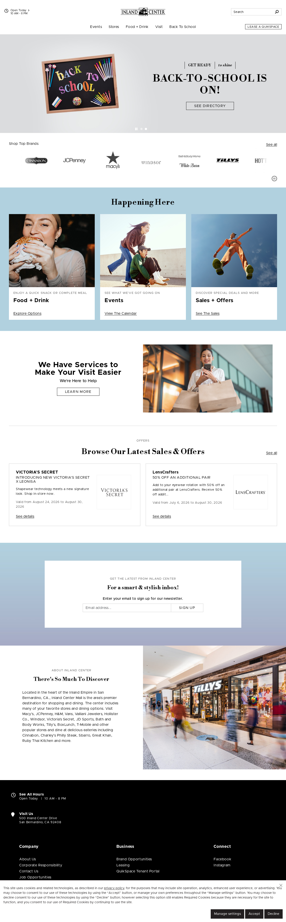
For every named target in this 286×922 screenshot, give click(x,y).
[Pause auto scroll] (274, 178)
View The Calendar (121, 313)
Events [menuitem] (96, 27)
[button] (280, 885)
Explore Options (27, 313)
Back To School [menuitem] (182, 27)
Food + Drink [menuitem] (137, 27)
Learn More (78, 392)
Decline (273, 914)
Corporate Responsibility (40, 865)
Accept (254, 914)
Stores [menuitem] (114, 27)
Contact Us (28, 871)
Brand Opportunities (134, 859)
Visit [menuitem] (159, 27)
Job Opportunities (35, 877)
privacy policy (114, 888)
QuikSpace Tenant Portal (138, 871)
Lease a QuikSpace (263, 26)
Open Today (19, 10)
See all (271, 144)
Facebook (222, 859)
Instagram (222, 865)
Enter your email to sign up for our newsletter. (143, 598)
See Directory (210, 106)
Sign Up (187, 608)
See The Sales (207, 313)
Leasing (123, 865)
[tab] (141, 129)
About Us (27, 859)
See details (25, 516)
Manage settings (227, 914)
